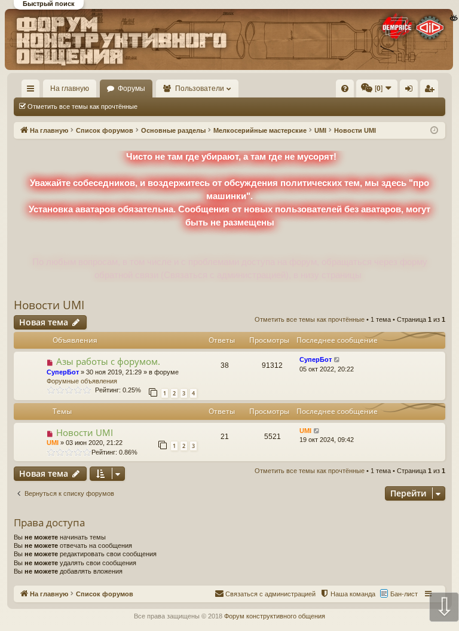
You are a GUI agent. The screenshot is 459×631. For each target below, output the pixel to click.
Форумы (131, 88)
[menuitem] (345, 88)
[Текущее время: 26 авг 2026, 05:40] (434, 131)
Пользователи (199, 88)
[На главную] (229, 39)
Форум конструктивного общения (274, 616)
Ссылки (33, 90)
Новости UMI (49, 305)
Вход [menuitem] (411, 90)
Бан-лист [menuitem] (404, 594)
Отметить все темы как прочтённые (82, 106)
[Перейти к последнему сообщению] (337, 359)
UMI (53, 442)
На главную (69, 88)
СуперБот (63, 372)
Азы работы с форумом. (108, 361)
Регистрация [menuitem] (431, 90)
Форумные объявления (82, 381)
